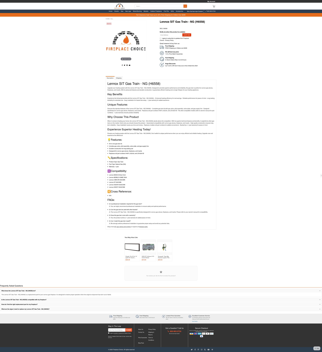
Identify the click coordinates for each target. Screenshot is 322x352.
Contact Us (141, 332)
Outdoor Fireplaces (156, 11)
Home (110, 11)
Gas (122, 11)
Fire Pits (166, 11)
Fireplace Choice (118, 349)
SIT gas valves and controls (122, 227)
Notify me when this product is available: (172, 32)
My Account (211, 1)
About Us (140, 329)
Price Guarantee (142, 337)
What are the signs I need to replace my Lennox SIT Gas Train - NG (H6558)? (25, 309)
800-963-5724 (211, 11)
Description (110, 78)
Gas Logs (128, 11)
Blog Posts (141, 343)
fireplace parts (143, 227)
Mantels (146, 11)
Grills (172, 11)
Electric (116, 11)
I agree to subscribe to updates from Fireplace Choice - (119, 334)
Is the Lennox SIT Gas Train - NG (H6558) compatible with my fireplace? (23, 300)
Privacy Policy (169, 40)
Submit (128, 330)
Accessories (179, 11)
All (112, 19)
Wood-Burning (137, 11)
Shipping (118, 78)
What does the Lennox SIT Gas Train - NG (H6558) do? (18, 291)
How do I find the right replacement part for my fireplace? (19, 304)
